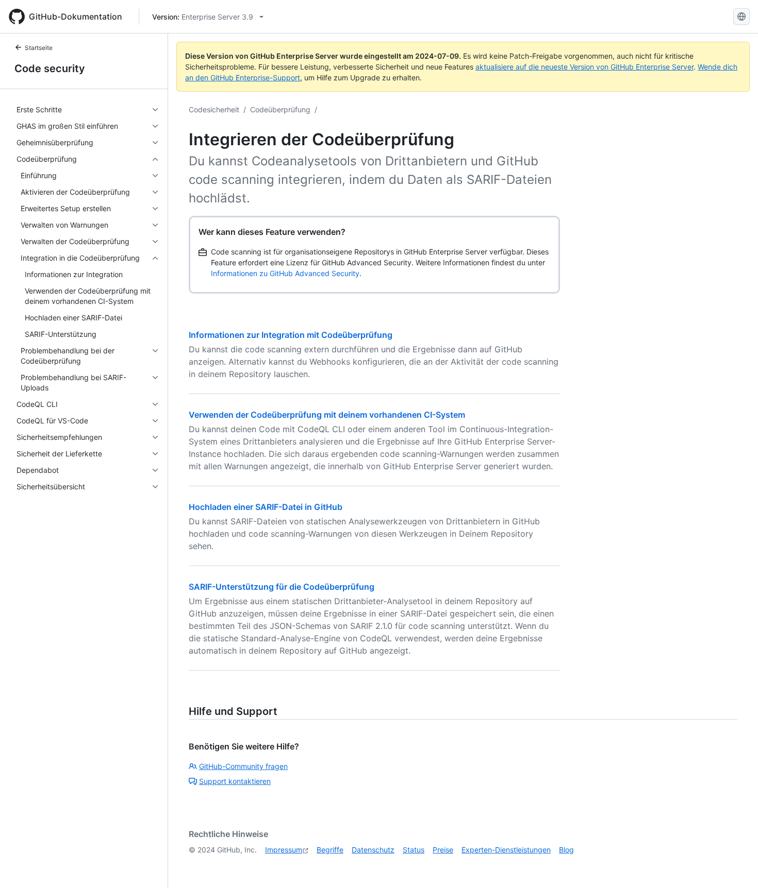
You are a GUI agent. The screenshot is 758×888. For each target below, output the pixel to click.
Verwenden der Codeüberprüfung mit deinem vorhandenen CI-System (327, 414)
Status (413, 849)
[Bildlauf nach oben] (735, 865)
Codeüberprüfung (280, 109)
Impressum (283, 849)
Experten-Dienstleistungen (506, 849)
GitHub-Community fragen (243, 766)
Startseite (39, 48)
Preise (443, 849)
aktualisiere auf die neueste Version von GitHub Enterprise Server (584, 66)
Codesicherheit (214, 109)
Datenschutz (373, 849)
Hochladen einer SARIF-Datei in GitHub (265, 507)
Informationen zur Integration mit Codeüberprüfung (290, 335)
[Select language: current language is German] (741, 16)
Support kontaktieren (235, 781)
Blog (566, 849)
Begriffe (330, 849)
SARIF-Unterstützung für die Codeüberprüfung (281, 587)
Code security (49, 68)
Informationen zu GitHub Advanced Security (285, 273)
